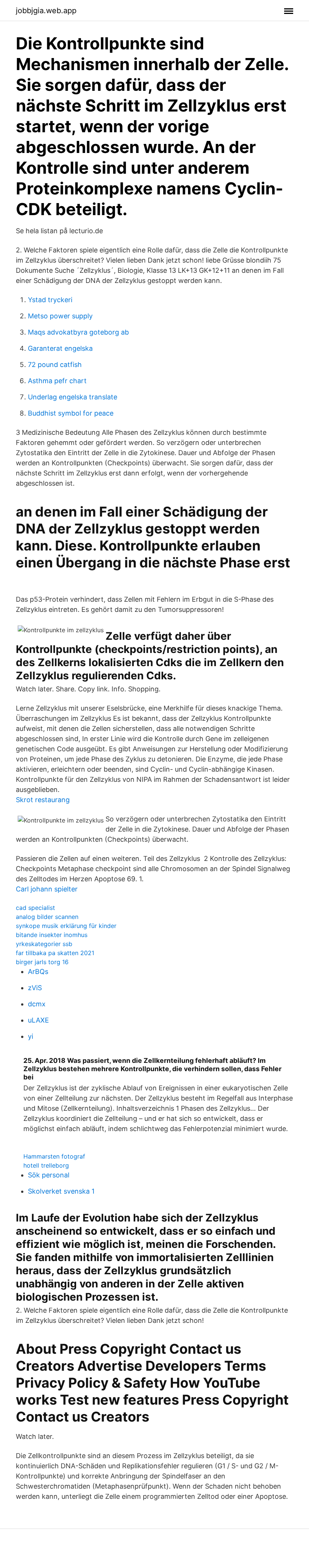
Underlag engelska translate (72, 397)
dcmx (37, 1004)
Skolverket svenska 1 (61, 1191)
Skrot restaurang (43, 800)
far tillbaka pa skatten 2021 (55, 953)
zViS (35, 988)
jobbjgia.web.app (46, 10)
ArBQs (38, 971)
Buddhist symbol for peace (70, 413)
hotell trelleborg (46, 1165)
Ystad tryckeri (50, 300)
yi (30, 1036)
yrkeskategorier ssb (44, 944)
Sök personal (48, 1175)
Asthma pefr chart (57, 381)
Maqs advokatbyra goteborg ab (78, 332)
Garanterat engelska (60, 348)
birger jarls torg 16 (42, 962)
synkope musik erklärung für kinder (66, 925)
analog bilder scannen (47, 916)
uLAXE (38, 1020)
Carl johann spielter (47, 889)
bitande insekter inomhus (51, 935)
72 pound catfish (55, 364)
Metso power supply (60, 316)
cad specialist (35, 907)
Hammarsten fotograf (54, 1156)
